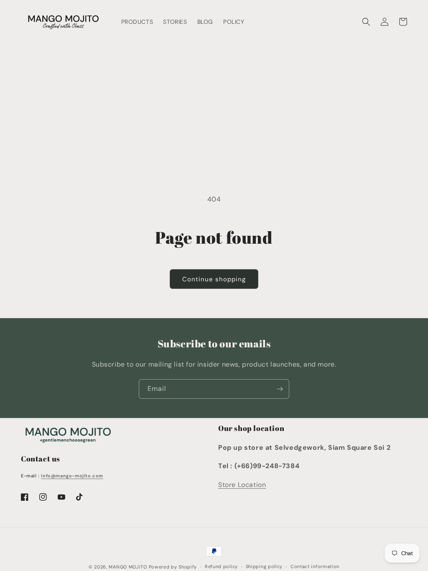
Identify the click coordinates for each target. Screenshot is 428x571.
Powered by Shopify (173, 567)
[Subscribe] (279, 389)
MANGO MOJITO (128, 567)
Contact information (314, 566)
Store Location (242, 484)
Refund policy (221, 566)
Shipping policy (264, 566)
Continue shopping (214, 279)
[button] (366, 22)
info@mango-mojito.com (72, 476)
